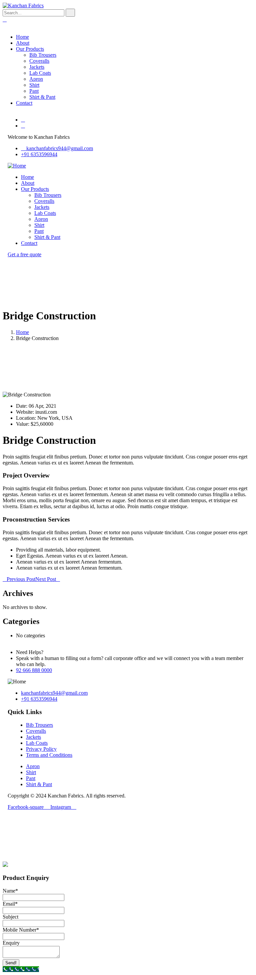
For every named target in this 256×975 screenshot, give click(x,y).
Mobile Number (21, 930)
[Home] (17, 166)
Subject (10, 917)
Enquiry (11, 943)
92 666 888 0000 (34, 670)
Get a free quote (24, 254)
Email (10, 904)
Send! (11, 962)
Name (10, 891)
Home (22, 332)
